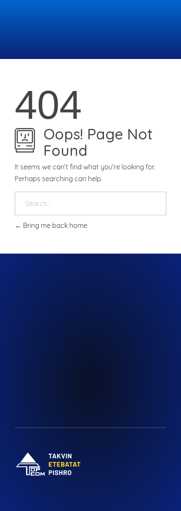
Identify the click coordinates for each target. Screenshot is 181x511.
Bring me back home (54, 225)
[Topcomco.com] (49, 29)
